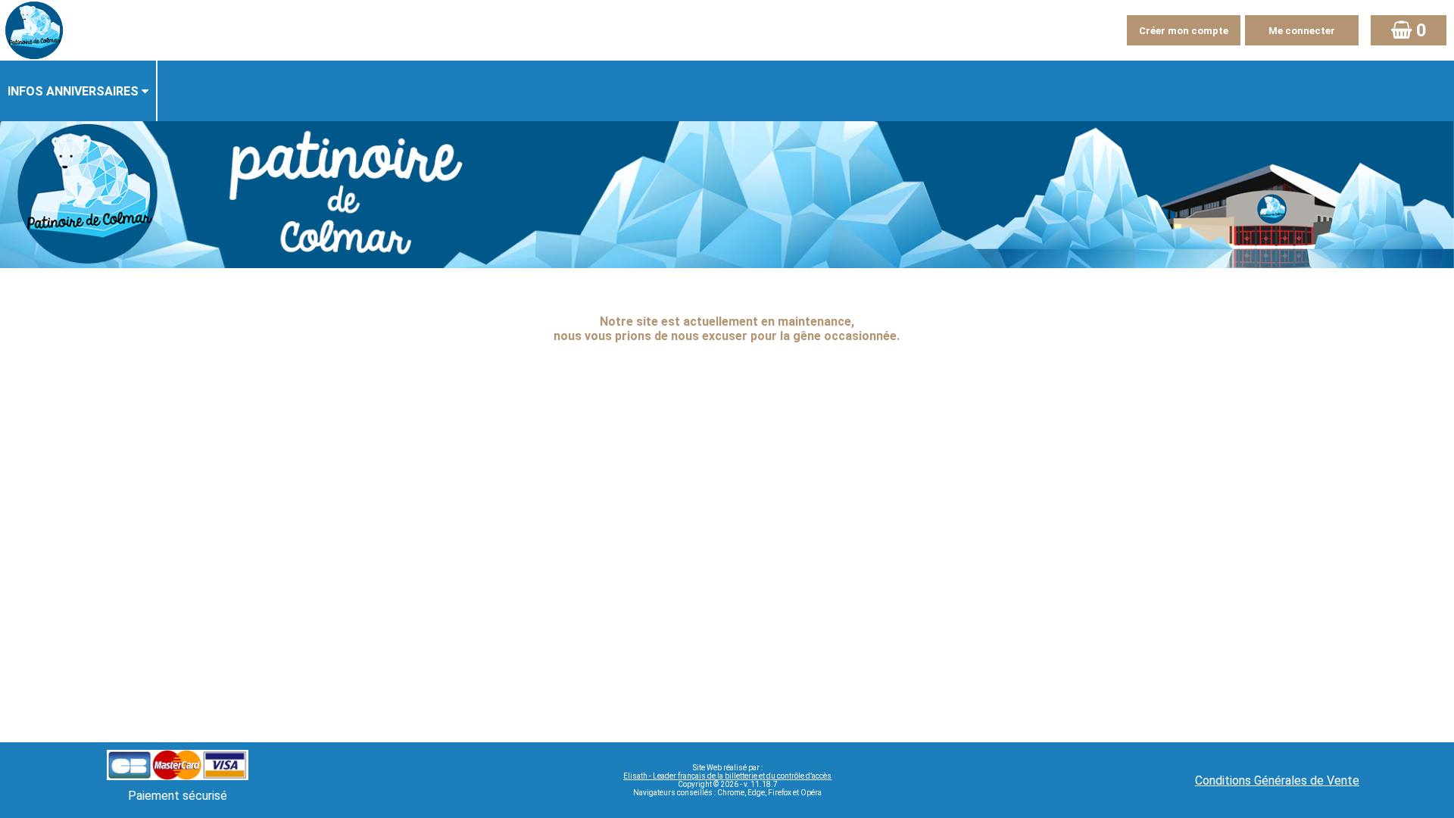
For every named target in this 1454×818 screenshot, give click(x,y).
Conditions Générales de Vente (1277, 780)
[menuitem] (79, 91)
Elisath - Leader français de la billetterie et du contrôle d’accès (727, 776)
